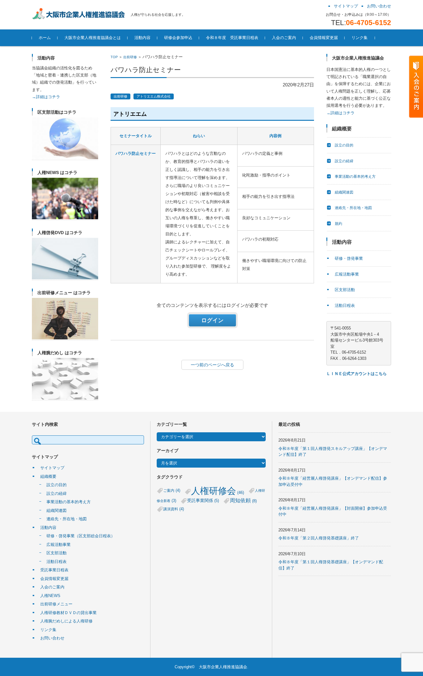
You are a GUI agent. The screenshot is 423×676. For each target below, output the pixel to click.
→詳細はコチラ (46, 96)
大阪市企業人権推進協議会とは (92, 37)
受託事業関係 (203, 500)
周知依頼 (243, 501)
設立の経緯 (344, 161)
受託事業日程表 (54, 570)
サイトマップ (52, 467)
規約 (338, 223)
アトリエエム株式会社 (154, 96)
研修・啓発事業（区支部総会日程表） (80, 536)
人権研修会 (217, 491)
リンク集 (359, 37)
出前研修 (130, 57)
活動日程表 (345, 305)
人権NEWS (50, 595)
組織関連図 (344, 192)
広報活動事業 (347, 274)
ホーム (45, 37)
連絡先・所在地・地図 (353, 208)
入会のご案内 (284, 37)
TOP (114, 57)
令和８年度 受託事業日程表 (232, 37)
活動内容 (142, 37)
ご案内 (171, 490)
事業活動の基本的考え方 (355, 176)
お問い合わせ (52, 638)
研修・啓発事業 (349, 258)
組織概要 (48, 476)
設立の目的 (344, 145)
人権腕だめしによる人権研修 (66, 621)
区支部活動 (345, 289)
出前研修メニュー (56, 604)
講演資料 (173, 509)
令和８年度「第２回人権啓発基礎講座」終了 (318, 538)
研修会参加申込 (178, 37)
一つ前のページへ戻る (212, 364)
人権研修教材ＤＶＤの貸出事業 (68, 612)
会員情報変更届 (324, 37)
